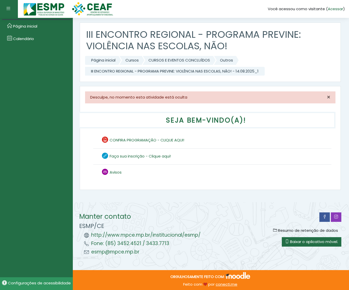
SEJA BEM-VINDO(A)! (206, 120)
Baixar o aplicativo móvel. (313, 241)
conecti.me (226, 284)
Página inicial (103, 60)
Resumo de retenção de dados (307, 230)
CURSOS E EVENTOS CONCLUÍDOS (179, 60)
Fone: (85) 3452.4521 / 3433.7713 (130, 243)
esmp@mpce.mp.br (115, 251)
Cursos (132, 60)
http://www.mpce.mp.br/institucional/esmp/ (146, 235)
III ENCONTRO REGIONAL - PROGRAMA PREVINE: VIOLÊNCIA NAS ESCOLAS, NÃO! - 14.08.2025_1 (175, 71)
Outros (226, 60)
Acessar (335, 8)
